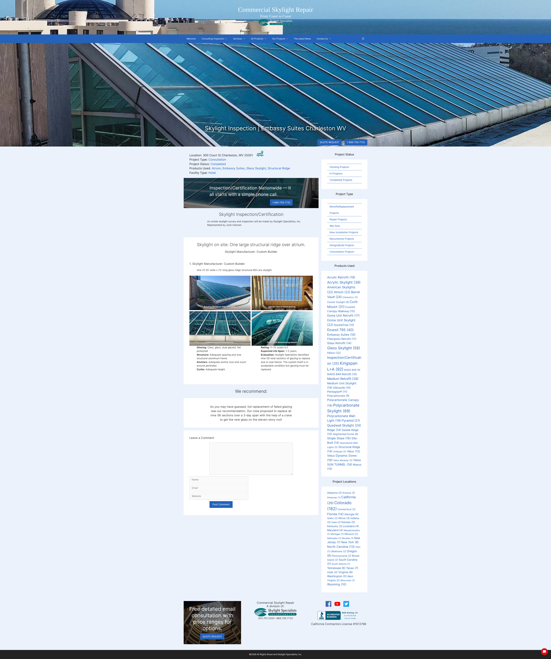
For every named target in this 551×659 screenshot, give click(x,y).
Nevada (347, 538)
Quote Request (329, 142)
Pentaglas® (337, 391)
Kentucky (334, 526)
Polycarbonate (338, 395)
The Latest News (302, 38)
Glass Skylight (256, 168)
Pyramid (351, 420)
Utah (332, 572)
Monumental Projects (342, 238)
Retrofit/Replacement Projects (342, 209)
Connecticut (346, 509)
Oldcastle (342, 387)
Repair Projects (338, 219)
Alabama (334, 492)
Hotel (212, 173)
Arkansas (334, 497)
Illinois (344, 518)
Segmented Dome (345, 434)
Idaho (332, 518)
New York (350, 542)
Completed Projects (341, 180)
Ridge (334, 430)
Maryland (335, 530)
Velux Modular (343, 460)
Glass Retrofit (339, 343)
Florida (335, 514)
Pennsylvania (341, 555)
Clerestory (350, 297)
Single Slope (339, 438)
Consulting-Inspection (213, 38)
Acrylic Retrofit (341, 277)
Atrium (216, 168)
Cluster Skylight (338, 302)
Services (237, 38)
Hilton (334, 353)
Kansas (348, 522)
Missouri (351, 533)
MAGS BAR (352, 369)
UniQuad (339, 451)
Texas (352, 568)
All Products (257, 38)
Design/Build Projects (342, 245)
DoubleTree (344, 324)
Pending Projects (339, 167)
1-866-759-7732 (356, 142)
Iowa (336, 522)
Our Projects (278, 38)
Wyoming (336, 584)
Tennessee (336, 568)
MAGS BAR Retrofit (342, 374)
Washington (337, 576)
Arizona (348, 492)
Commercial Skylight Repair (275, 9)
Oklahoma (338, 551)
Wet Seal (335, 225)
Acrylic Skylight (344, 282)
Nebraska (334, 538)
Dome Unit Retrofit (343, 315)
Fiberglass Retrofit (341, 339)
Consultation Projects (342, 251)
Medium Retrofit (342, 379)
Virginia (345, 572)
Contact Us (322, 38)
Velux (353, 451)
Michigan (337, 534)
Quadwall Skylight (344, 425)
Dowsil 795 (340, 330)
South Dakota (341, 563)
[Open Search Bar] (363, 38)
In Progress (336, 173)
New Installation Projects (344, 232)
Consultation (217, 159)
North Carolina (341, 546)
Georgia (351, 514)
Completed (218, 164)
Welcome (191, 38)
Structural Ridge (279, 168)
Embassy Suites (234, 168)
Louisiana (351, 526)
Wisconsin (347, 580)
